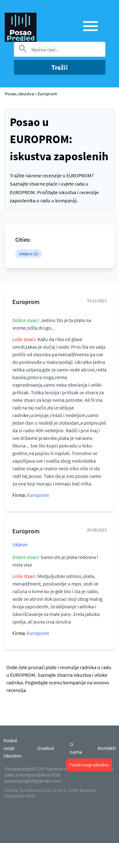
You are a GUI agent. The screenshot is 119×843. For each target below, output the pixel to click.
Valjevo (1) (28, 254)
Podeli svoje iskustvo (89, 765)
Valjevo (20, 544)
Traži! (59, 67)
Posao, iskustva (19, 94)
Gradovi (45, 748)
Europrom (47, 94)
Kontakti (107, 748)
